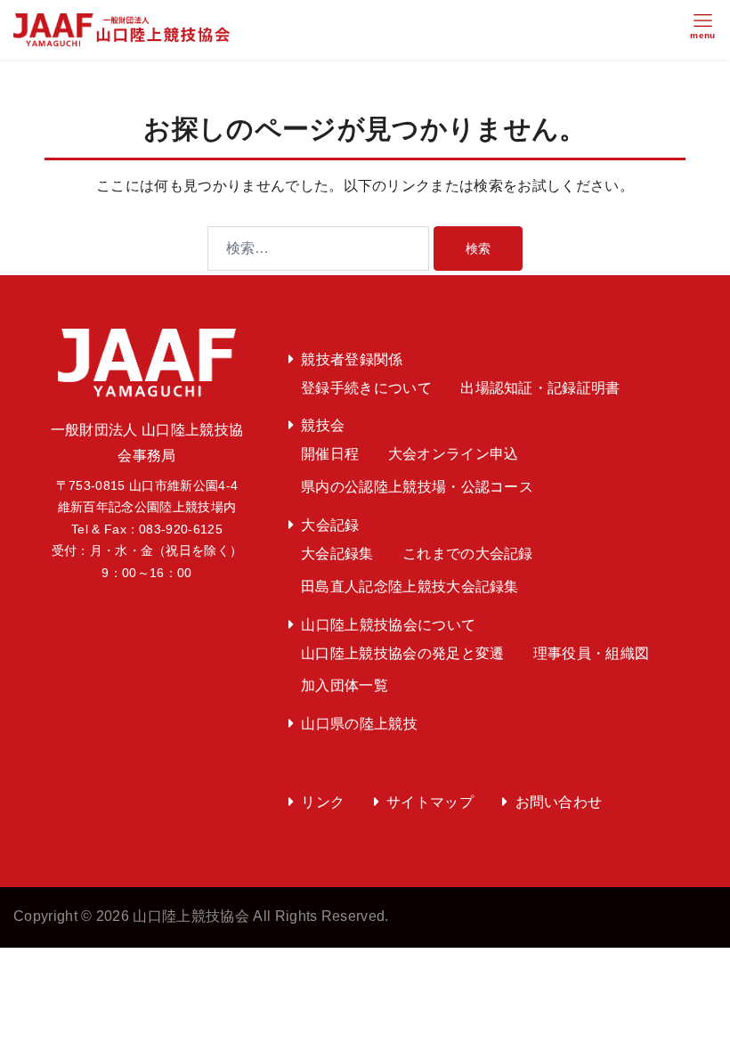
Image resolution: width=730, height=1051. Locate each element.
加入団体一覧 (344, 685)
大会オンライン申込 (453, 453)
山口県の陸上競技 (359, 723)
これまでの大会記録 (467, 553)
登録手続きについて (366, 387)
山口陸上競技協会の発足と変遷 (402, 653)
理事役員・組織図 (591, 653)
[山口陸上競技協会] (121, 29)
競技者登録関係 (351, 359)
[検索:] (318, 248)
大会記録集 (337, 553)
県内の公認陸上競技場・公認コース (417, 486)
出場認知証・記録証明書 (540, 387)
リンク (323, 802)
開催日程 (330, 453)
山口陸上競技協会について (388, 624)
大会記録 (330, 525)
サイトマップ (430, 802)
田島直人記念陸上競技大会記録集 (410, 586)
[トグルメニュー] (703, 30)
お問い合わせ (559, 802)
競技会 (323, 425)
